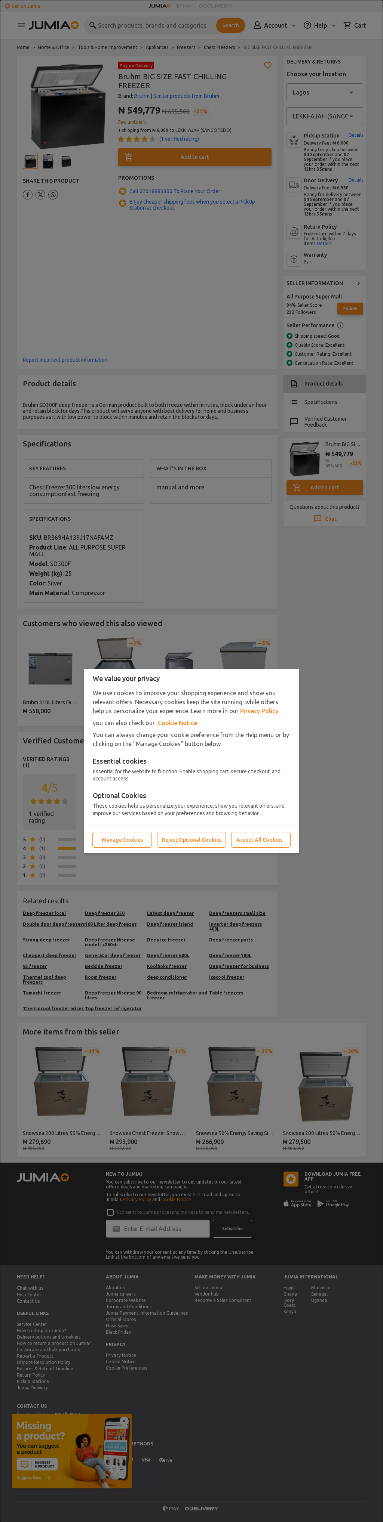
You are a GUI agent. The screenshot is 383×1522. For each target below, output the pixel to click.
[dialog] (191, 761)
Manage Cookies (122, 840)
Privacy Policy (259, 711)
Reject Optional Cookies (191, 840)
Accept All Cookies (259, 840)
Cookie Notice (177, 723)
